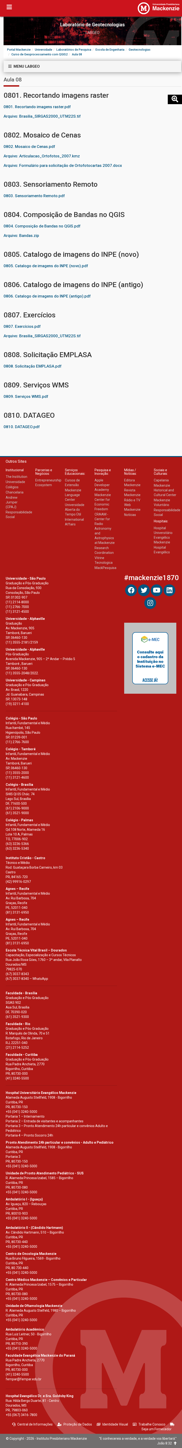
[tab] (92, 66)
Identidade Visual (115, 1424)
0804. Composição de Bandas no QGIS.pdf (42, 226)
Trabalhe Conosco (151, 1424)
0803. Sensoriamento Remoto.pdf (34, 195)
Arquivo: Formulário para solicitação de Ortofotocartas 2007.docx (63, 165)
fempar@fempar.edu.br (23, 1379)
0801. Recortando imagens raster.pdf (37, 106)
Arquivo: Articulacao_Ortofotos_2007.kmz (42, 156)
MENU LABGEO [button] (26, 66)
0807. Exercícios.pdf (22, 326)
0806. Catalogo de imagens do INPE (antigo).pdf (47, 296)
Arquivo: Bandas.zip (21, 235)
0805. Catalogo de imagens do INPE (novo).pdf (46, 265)
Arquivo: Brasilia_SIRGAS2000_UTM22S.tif (42, 116)
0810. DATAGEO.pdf (22, 426)
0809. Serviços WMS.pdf (26, 396)
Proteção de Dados (78, 1424)
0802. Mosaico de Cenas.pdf (29, 146)
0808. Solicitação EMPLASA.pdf (32, 366)
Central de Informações (35, 1424)
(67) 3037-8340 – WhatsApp (27, 979)
